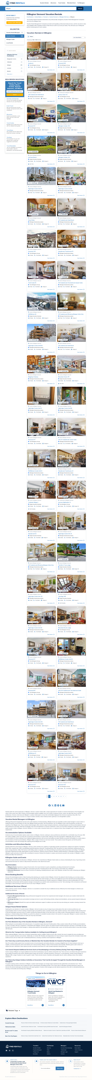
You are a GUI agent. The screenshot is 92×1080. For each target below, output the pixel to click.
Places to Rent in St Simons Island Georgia (30, 1022)
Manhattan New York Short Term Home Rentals (73, 1035)
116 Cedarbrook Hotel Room (66, 345)
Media (48, 1051)
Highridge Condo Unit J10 (35, 596)
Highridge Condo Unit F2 (35, 408)
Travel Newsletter (11, 146)
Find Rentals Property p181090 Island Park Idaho (47, 1026)
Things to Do (36, 1051)
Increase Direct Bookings (66, 1047)
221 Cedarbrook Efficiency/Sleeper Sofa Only (41, 565)
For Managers (81, 2)
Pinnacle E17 (31, 659)
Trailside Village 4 (33, 502)
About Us (49, 1047)
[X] (13, 1050)
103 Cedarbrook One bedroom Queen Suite (70, 283)
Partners (63, 1053)
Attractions (53, 2)
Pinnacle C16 (32, 251)
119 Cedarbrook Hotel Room (66, 722)
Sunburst (30, 63)
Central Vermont (53, 17)
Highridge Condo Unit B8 (65, 408)
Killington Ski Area (64, 17)
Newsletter (35, 1053)
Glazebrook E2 (32, 533)
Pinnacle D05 (62, 63)
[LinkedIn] (9, 1050)
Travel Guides (61, 2)
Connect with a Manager (14, 22)
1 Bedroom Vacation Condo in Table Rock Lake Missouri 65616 (56, 1030)
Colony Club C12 (62, 94)
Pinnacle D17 (31, 439)
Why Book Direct (71, 2)
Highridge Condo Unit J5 (65, 533)
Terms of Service (78, 1049)
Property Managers (37, 1049)
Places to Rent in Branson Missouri (78, 1030)
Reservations (78, 1047)
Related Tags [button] (13, 1010)
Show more (9, 74)
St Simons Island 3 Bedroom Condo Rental (49, 1022)
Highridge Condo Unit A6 (35, 628)
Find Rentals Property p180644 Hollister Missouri (31, 1030)
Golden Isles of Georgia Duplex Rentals (68, 1022)
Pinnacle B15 (31, 690)
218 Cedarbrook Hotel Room (36, 94)
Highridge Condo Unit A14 (35, 722)
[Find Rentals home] (15, 3)
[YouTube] (6, 1050)
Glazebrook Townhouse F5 (65, 251)
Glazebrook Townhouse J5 (65, 471)
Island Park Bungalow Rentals (65, 1026)
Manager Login (64, 1051)
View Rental (50, 69)
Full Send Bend (32, 157)
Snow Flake (31, 220)
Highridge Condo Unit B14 (35, 345)
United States (38, 17)
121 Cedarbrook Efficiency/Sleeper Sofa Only (70, 314)
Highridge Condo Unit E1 (65, 753)
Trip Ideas (9, 137)
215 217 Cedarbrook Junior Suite (67, 439)
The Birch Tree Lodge (64, 565)
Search (14, 94)
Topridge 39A (62, 596)
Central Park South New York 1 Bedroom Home (52, 1035)
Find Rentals (30, 17)
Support (76, 1051)
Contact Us (76, 1068)
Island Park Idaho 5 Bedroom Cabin (28, 1026)
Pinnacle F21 (31, 126)
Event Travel (10, 106)
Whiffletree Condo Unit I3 (35, 471)
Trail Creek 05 (32, 283)
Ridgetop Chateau (33, 377)
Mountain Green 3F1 (63, 377)
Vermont (45, 17)
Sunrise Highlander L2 (64, 502)
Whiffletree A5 (32, 314)
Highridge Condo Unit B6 (65, 188)
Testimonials (63, 1049)
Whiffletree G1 (32, 753)
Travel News (10, 130)
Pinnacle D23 (32, 784)
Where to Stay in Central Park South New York (31, 1035)
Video (48, 1049)
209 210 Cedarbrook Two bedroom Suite (69, 690)
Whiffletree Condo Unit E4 (65, 659)
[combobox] (40, 8)
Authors (48, 1053)
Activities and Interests (13, 98)
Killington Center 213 (64, 157)
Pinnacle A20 (62, 784)
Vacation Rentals (44, 2)
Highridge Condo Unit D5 (35, 188)
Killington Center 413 (64, 126)
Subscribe (60, 1068)
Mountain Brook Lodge (64, 628)
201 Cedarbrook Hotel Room (66, 220)
